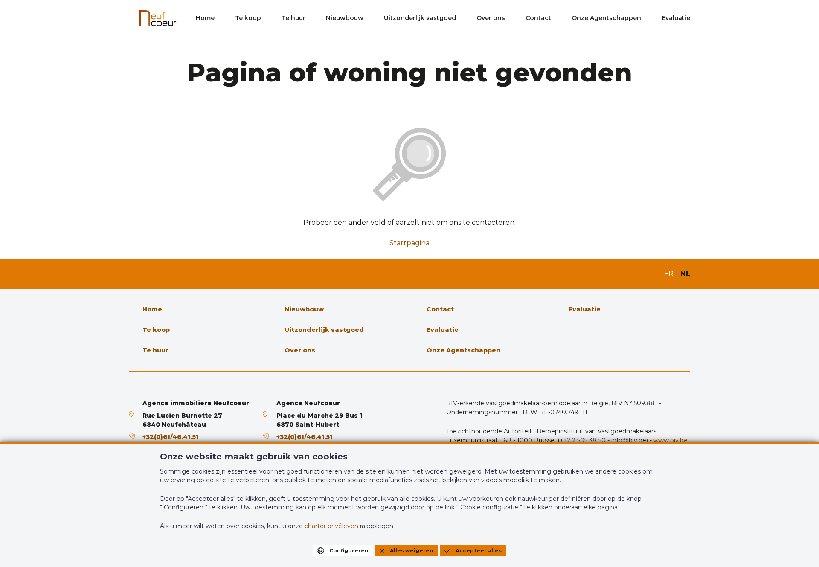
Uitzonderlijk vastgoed (420, 18)
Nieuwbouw (344, 18)
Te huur (293, 18)
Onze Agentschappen (606, 18)
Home (205, 18)
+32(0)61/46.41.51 (170, 437)
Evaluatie (676, 18)
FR (669, 274)
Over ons (490, 18)
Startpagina (409, 243)
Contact (538, 18)
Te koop (248, 18)
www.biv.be (670, 440)
